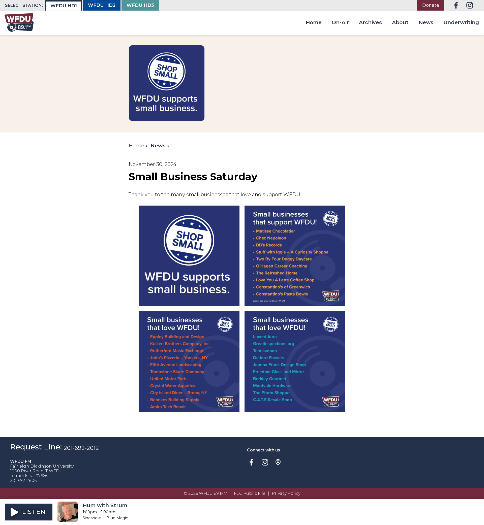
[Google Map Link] (278, 462)
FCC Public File (249, 493)
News (426, 22)
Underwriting (461, 22)
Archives (370, 22)
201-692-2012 (81, 448)
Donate (430, 5)
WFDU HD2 (101, 5)
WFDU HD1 (63, 6)
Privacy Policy (286, 493)
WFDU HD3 (140, 5)
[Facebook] (456, 5)
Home (314, 22)
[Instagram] (469, 5)
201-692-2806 (23, 480)
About (400, 22)
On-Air (340, 22)
